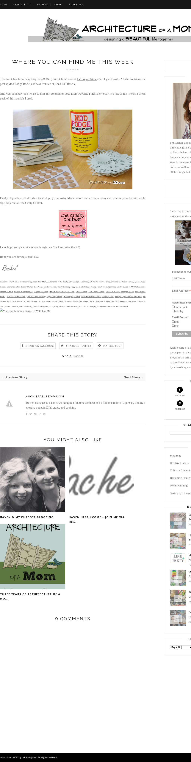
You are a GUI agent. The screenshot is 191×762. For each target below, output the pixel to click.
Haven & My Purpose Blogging (27, 517)
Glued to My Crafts (131, 287)
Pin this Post (112, 346)
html (176, 321)
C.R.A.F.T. (38, 287)
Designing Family (180, 477)
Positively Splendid (72, 296)
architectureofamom (45, 396)
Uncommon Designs (87, 306)
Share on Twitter (78, 346)
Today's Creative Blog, (68, 306)
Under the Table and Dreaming (114, 306)
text (176, 325)
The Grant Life (25, 306)
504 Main (42, 282)
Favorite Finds (87, 93)
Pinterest (180, 409)
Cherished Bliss (13, 287)
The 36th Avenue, (119, 301)
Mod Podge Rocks (19, 84)
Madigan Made (127, 292)
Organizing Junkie (54, 296)
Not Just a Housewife (16, 296)
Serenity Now (108, 296)
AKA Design (73, 282)
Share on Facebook (40, 346)
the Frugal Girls (87, 79)
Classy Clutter (27, 287)
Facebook (180, 395)
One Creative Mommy (36, 296)
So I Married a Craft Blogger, (25, 301)
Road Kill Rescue (65, 84)
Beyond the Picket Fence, (122, 282)
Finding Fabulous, (97, 287)
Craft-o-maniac (50, 287)
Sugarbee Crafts (86, 301)
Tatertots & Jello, (102, 301)
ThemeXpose (29, 757)
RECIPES (42, 4)
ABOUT (58, 4)
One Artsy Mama (64, 198)
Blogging (78, 355)
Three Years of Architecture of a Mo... (30, 596)
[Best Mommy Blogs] (25, 310)
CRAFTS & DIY (22, 4)
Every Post (180, 307)
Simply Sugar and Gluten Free (128, 296)
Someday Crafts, (71, 301)
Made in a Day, (113, 292)
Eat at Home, (83, 287)
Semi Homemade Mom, (91, 296)
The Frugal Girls (11, 306)
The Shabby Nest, (41, 306)
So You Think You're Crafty (51, 301)
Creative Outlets (179, 462)
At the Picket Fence (101, 282)
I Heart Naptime (41, 292)
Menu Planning (179, 485)
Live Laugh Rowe (96, 292)
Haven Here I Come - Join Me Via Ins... (97, 519)
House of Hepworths (23, 292)
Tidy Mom (53, 306)
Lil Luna (70, 292)
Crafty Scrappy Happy (66, 287)
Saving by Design (180, 492)
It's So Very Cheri (58, 292)
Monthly (179, 311)
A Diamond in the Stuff (57, 282)
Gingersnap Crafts (114, 287)
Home (4, 4)
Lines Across (81, 292)
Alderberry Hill (86, 282)
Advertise (76, 4)
